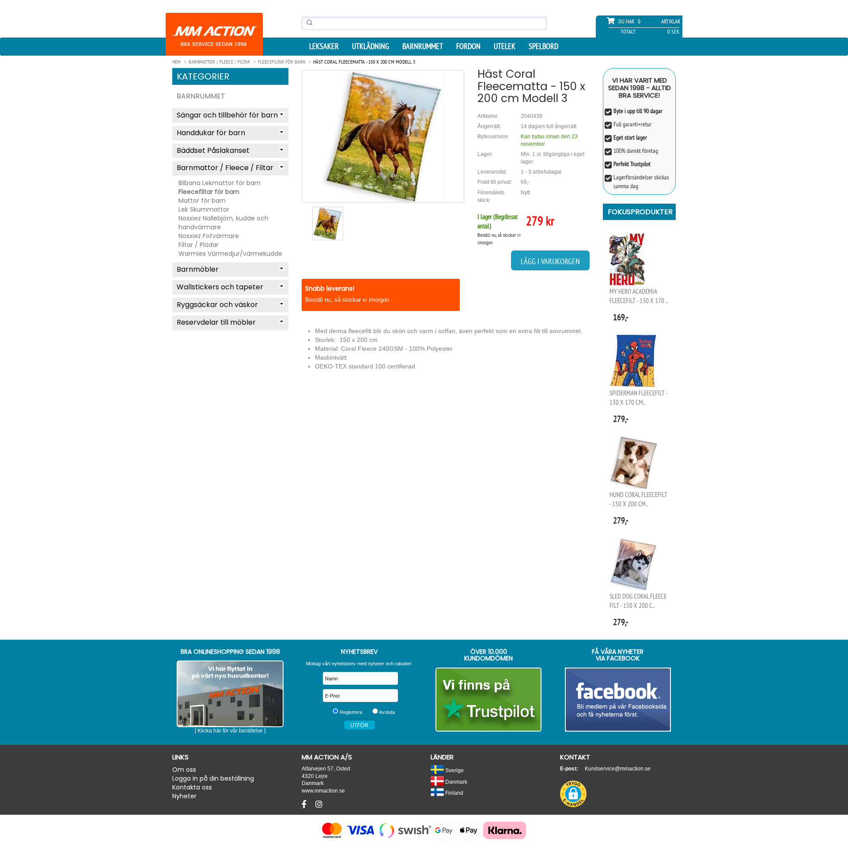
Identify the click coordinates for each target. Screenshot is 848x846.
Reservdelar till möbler (216, 322)
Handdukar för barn (211, 133)
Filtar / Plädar (198, 244)
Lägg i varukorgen (550, 261)
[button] (573, 794)
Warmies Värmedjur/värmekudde (230, 253)
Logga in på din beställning (213, 778)
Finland (453, 793)
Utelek (504, 46)
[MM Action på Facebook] (618, 700)
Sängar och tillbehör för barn (227, 115)
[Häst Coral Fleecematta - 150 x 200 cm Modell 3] (383, 136)
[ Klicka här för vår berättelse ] (230, 731)
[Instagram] (318, 804)
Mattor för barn (202, 200)
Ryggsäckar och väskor (217, 305)
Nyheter (184, 796)
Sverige (454, 770)
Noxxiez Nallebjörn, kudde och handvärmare (223, 222)
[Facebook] (305, 804)
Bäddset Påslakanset (213, 150)
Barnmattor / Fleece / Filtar (225, 168)
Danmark (455, 782)
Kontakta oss (192, 787)
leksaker (324, 46)
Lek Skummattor (203, 209)
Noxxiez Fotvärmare (208, 235)
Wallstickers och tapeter (220, 287)
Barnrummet (422, 46)
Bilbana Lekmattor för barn (219, 182)
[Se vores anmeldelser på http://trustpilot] (488, 700)
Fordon (468, 46)
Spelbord (543, 46)
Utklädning (370, 46)
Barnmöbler (198, 269)
